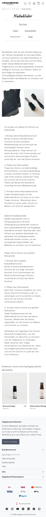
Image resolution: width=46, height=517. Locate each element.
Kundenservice (9, 449)
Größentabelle (8, 462)
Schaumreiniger (9, 406)
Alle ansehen (7, 369)
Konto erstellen (10, 441)
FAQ (4, 466)
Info (4, 471)
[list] (23, 391)
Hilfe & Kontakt (8, 458)
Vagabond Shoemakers (13, 476)
